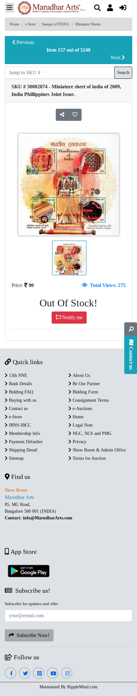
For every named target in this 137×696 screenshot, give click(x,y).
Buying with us (22, 400)
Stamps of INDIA (55, 24)
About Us (80, 375)
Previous (24, 42)
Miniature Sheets (88, 24)
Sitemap (16, 458)
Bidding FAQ (20, 392)
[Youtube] (52, 673)
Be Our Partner (85, 383)
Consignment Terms (90, 400)
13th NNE (17, 375)
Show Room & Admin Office (98, 450)
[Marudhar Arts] (49, 8)
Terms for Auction (88, 458)
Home (14, 24)
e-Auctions (81, 408)
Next (116, 57)
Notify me (72, 317)
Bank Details (20, 383)
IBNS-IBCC (19, 425)
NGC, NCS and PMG (91, 433)
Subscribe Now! (31, 635)
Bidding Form (84, 392)
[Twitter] (24, 673)
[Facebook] (10, 673)
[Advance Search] (130, 329)
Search (123, 72)
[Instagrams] (67, 673)
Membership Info (24, 433)
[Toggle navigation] (9, 7)
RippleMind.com (82, 687)
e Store (30, 24)
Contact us (18, 408)
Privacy (78, 441)
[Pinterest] (39, 673)
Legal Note (82, 425)
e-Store (15, 416)
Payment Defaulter (25, 441)
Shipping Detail (22, 450)
